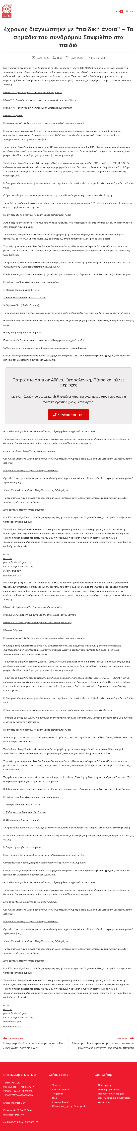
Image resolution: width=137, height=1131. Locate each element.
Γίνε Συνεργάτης (60, 1089)
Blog (59, 58)
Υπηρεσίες (57, 1093)
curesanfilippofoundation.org (18, 566)
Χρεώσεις (57, 1085)
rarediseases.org (12, 575)
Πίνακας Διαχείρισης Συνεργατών (69, 1106)
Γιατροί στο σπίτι (28, 379)
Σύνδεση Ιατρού (60, 1102)
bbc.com (7, 558)
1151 (47, 396)
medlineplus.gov (12, 570)
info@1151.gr (18, 1102)
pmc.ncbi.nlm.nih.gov (14, 562)
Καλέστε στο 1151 (70, 415)
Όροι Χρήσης (105, 1085)
